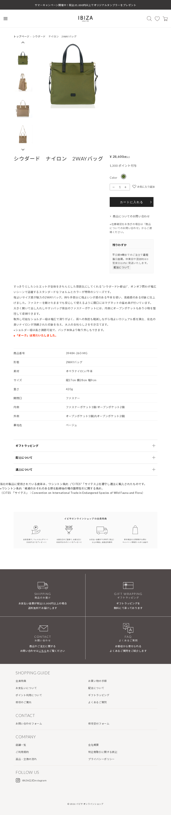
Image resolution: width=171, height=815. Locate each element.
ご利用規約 (22, 752)
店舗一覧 (21, 744)
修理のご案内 (23, 702)
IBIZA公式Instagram (34, 780)
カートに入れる (131, 202)
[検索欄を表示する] (149, 18)
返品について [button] (24, 469)
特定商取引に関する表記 (102, 752)
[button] (22, 42)
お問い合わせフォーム (29, 723)
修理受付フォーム (98, 723)
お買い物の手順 (97, 681)
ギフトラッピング (98, 695)
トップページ (21, 36)
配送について (122, 267)
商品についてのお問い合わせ (131, 216)
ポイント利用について (29, 695)
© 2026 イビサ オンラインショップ (85, 804)
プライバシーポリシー (101, 759)
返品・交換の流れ (26, 759)
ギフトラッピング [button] (27, 445)
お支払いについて (26, 688)
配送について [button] (24, 457)
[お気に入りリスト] (157, 18)
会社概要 (93, 744)
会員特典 (21, 681)
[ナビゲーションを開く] (5, 18)
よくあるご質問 (97, 702)
